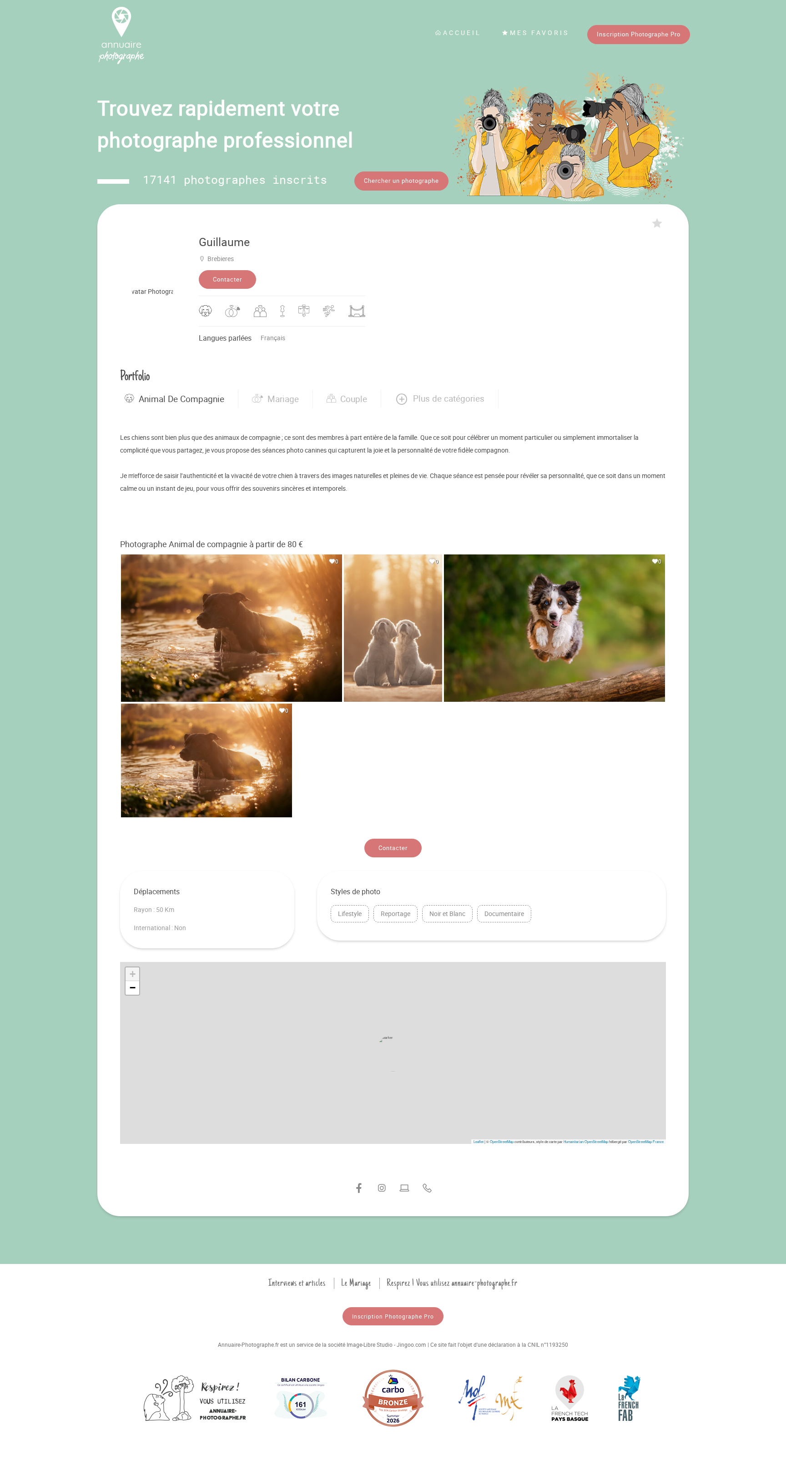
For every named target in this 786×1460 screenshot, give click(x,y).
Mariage (283, 399)
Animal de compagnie (181, 399)
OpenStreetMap (502, 1141)
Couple (353, 399)
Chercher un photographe (401, 180)
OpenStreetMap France (646, 1141)
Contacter (227, 279)
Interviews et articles (297, 1283)
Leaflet (479, 1141)
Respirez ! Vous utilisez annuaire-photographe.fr (452, 1283)
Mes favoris (539, 32)
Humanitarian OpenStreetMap (586, 1141)
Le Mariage (356, 1283)
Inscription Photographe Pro (638, 34)
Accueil (462, 32)
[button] (439, 398)
